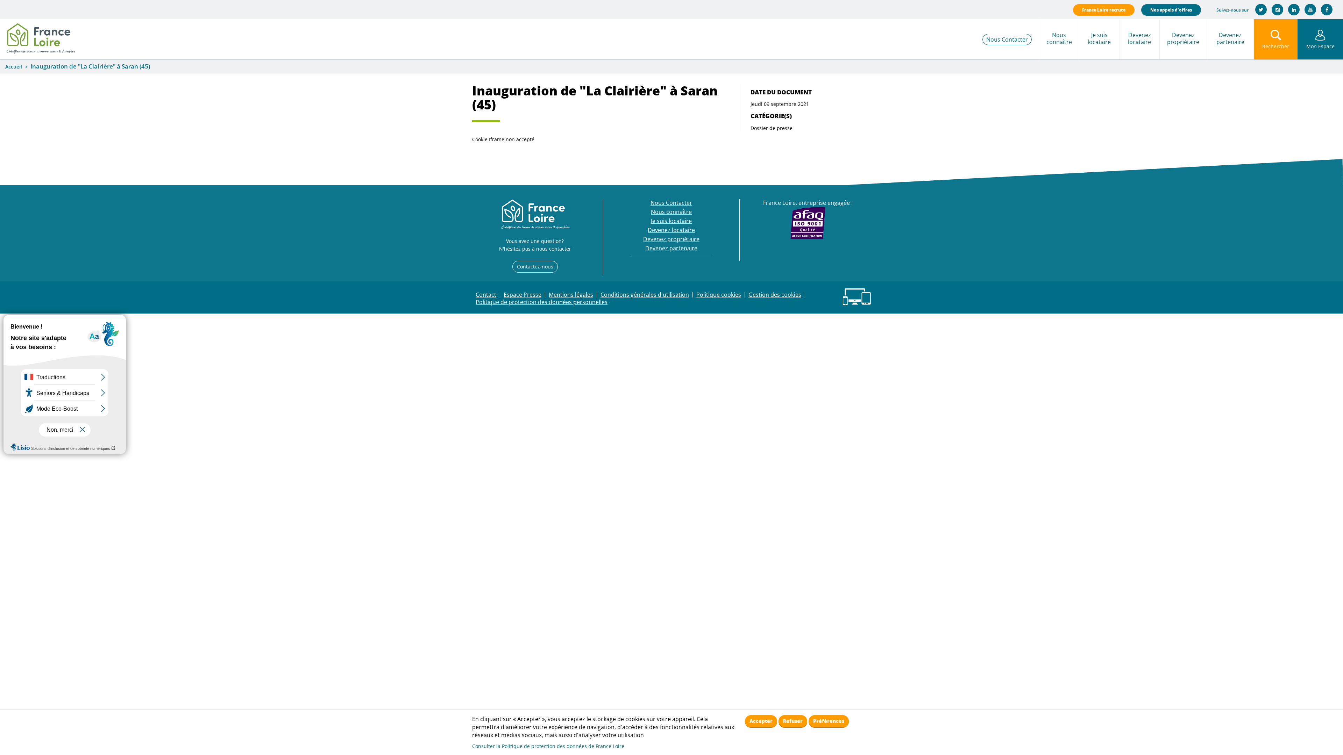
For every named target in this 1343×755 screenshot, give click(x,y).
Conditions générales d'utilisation (645, 295)
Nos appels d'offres (1171, 10)
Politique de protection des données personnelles (541, 302)
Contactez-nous (535, 266)
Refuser (793, 721)
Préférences (828, 721)
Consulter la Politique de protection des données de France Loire (548, 746)
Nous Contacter (1007, 39)
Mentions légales (571, 295)
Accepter (761, 721)
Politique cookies (718, 295)
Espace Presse (522, 295)
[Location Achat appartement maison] (40, 36)
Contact (486, 295)
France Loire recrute (1103, 10)
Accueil (13, 66)
